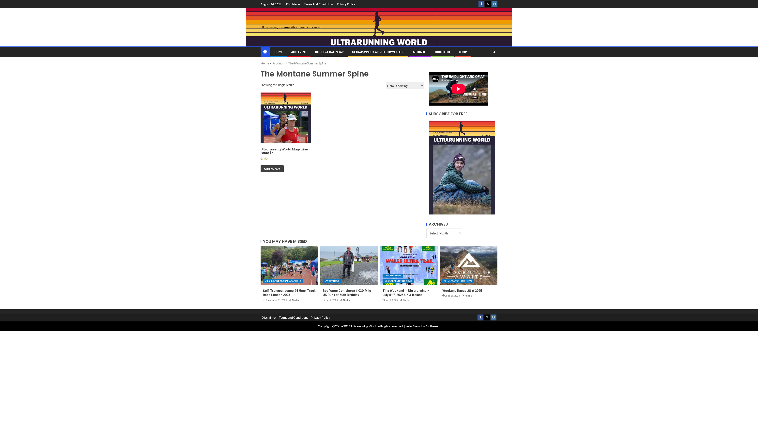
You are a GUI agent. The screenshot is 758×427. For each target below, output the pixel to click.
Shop (463, 52)
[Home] (265, 52)
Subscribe (442, 52)
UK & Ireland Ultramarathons (283, 281)
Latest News (332, 281)
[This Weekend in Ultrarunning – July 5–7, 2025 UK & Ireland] (409, 265)
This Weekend (393, 275)
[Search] (494, 52)
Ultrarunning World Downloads (378, 52)
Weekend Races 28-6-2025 (462, 291)
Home (278, 52)
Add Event (299, 52)
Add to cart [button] (272, 169)
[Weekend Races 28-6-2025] (468, 265)
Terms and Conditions (318, 4)
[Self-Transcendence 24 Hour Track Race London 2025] (289, 265)
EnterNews (413, 326)
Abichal (295, 300)
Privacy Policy (346, 4)
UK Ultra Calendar (329, 52)
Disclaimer (293, 4)
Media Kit (420, 52)
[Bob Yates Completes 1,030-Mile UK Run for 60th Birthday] (349, 265)
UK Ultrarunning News (398, 281)
